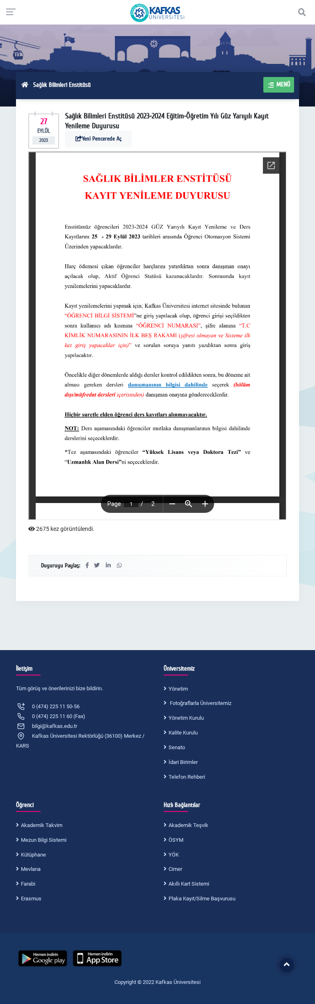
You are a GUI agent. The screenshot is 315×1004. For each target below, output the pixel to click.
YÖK (174, 855)
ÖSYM (176, 840)
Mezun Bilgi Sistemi (43, 840)
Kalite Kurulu (183, 733)
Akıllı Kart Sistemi (189, 884)
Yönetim (178, 689)
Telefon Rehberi (187, 777)
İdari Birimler (183, 762)
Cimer (175, 869)
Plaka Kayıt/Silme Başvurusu (202, 898)
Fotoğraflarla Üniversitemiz (200, 703)
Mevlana (31, 869)
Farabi (28, 884)
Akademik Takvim (41, 825)
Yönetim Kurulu (186, 718)
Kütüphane (33, 855)
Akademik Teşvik (188, 825)
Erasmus (31, 898)
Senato (177, 747)
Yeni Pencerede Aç (101, 138)
